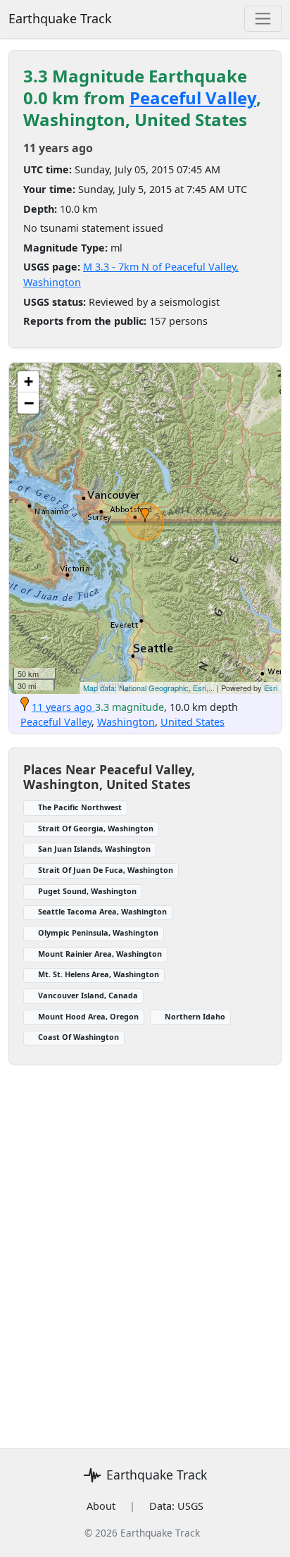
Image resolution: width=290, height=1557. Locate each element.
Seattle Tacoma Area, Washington (102, 911)
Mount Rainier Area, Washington (100, 953)
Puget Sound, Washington (87, 891)
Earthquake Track (60, 18)
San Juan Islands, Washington (94, 848)
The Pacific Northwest (80, 807)
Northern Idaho (195, 1016)
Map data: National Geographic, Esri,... (149, 687)
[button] (145, 515)
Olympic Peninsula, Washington (98, 932)
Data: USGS (176, 1506)
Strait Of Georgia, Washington (95, 828)
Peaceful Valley (193, 97)
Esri (270, 687)
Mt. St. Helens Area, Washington (98, 974)
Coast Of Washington (78, 1036)
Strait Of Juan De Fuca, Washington (105, 869)
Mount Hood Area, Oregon (88, 1016)
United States (192, 721)
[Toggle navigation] (263, 19)
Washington (126, 721)
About (101, 1506)
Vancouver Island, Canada (88, 995)
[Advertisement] (145, 1248)
